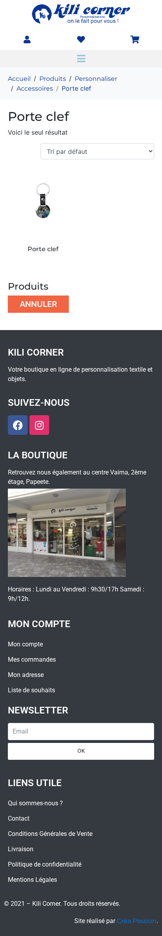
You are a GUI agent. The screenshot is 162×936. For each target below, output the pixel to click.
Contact (18, 818)
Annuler (38, 304)
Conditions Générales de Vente (50, 833)
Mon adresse (26, 675)
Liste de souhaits (31, 690)
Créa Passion (136, 921)
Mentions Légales (32, 879)
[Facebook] (18, 425)
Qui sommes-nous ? (35, 803)
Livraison (20, 849)
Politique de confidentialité (44, 864)
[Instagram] (39, 425)
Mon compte (25, 644)
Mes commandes (32, 659)
